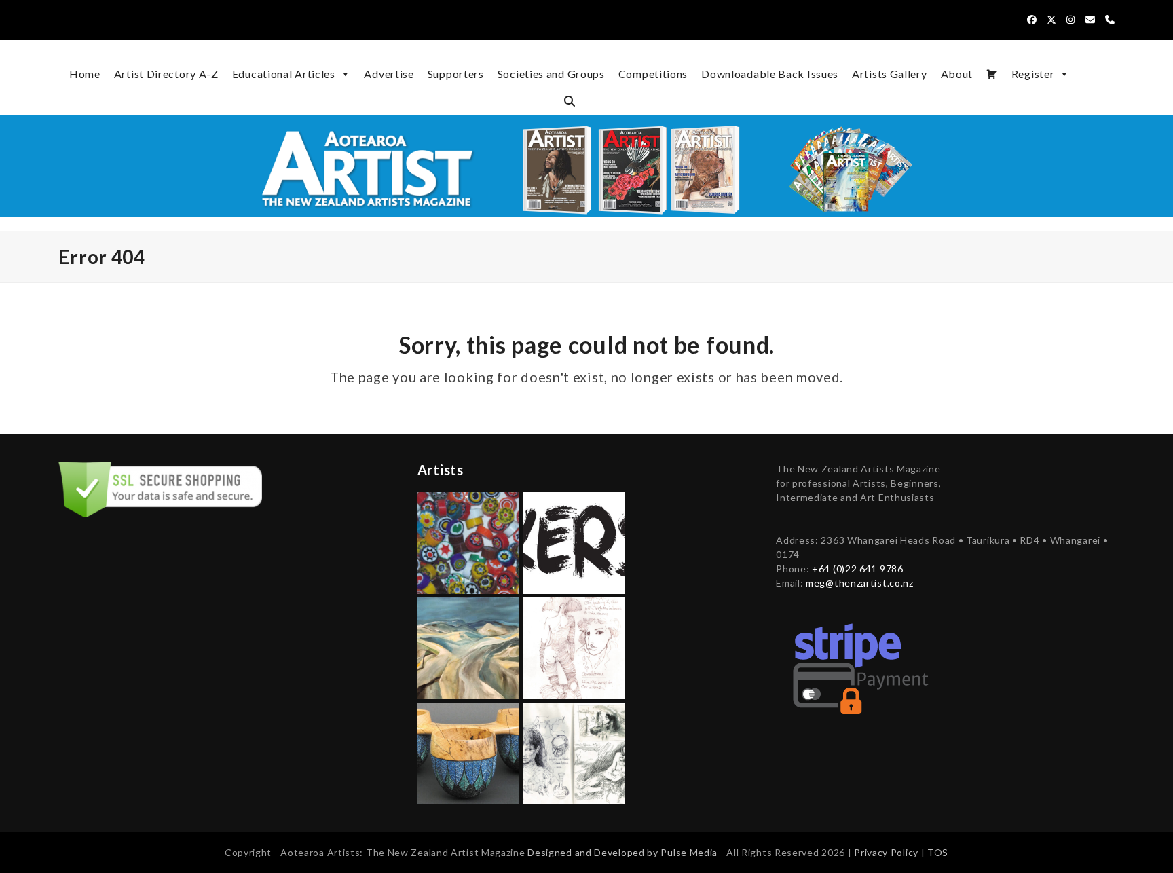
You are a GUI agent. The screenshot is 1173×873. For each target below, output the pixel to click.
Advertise (388, 73)
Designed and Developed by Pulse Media (622, 852)
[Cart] (992, 74)
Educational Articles (283, 73)
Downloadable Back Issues (769, 73)
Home (84, 73)
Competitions (653, 73)
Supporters (456, 73)
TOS (937, 852)
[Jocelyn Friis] (468, 646)
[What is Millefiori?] (468, 541)
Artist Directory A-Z (166, 73)
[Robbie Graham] (468, 752)
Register (1033, 73)
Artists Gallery (889, 73)
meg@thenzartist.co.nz (860, 583)
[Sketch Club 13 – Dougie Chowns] (574, 646)
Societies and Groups (551, 73)
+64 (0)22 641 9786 (858, 568)
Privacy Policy (887, 852)
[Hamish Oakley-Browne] (574, 541)
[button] (569, 101)
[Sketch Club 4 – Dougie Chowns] (574, 752)
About (957, 73)
